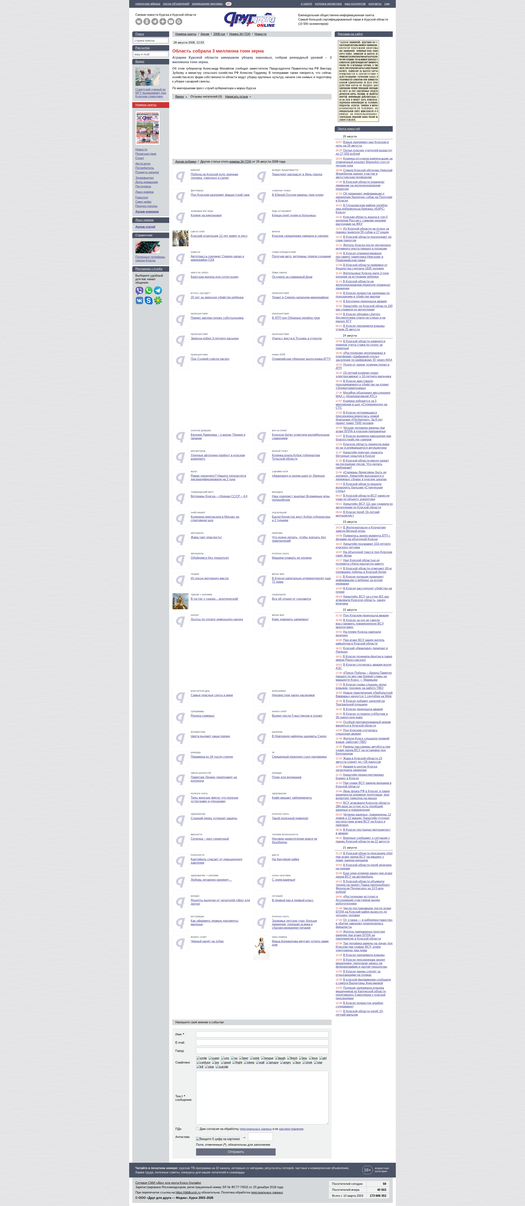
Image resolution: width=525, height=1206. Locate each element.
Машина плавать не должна (292, 557)
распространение (291, 1129)
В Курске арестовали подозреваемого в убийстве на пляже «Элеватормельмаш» (362, 384)
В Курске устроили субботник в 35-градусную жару (362, 715)
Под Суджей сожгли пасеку (210, 359)
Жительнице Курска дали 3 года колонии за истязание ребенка (362, 274)
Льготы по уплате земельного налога (217, 619)
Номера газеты (185, 34)
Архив (205, 34)
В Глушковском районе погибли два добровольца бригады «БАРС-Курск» (361, 208)
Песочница (143, 186)
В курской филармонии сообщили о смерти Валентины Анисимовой (363, 981)
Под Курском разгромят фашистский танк (220, 194)
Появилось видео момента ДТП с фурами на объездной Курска (363, 537)
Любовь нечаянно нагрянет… (211, 879)
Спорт (139, 158)
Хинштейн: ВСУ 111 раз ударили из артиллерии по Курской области (364, 505)
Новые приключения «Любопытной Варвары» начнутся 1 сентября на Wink (364, 694)
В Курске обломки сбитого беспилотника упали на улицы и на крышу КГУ (360, 317)
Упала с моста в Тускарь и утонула (297, 338)
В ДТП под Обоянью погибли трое (296, 317)
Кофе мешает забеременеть (292, 797)
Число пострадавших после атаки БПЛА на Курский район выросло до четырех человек (363, 911)
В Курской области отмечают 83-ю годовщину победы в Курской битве (364, 570)
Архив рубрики (185, 161)
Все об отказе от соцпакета (291, 598)
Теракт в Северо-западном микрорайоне (300, 297)
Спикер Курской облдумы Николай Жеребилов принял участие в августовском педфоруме (364, 173)
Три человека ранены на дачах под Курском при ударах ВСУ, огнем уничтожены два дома (364, 946)
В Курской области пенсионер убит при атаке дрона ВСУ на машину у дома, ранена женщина (364, 856)
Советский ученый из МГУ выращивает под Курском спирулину (150, 93)
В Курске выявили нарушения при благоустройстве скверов (363, 437)
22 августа (350, 609)
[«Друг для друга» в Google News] (178, 21)
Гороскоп (141, 197)
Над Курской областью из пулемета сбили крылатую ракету (360, 561)
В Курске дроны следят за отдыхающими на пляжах (358, 973)
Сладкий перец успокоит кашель (214, 818)
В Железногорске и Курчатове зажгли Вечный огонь (361, 529)
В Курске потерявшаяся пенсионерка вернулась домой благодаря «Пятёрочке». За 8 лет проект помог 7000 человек (359, 418)
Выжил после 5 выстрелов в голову (297, 715)
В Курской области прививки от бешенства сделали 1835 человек (361, 266)
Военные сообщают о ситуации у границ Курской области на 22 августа (363, 839)
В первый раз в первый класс (293, 900)
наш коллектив (355, 3)
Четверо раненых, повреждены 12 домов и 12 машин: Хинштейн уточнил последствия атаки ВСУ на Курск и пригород (363, 820)
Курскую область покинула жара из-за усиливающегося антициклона (362, 445)
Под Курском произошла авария (366, 615)
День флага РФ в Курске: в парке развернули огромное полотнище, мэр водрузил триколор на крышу (363, 794)
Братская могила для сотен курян (214, 276)
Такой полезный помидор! (290, 818)
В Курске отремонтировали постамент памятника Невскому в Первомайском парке (359, 256)
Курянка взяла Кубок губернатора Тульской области (296, 456)
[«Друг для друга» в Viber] (139, 290)
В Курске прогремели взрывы (364, 955)
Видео (139, 61)
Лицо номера (144, 192)
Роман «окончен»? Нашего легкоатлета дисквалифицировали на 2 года (218, 477)
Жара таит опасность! (206, 537)
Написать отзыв (236, 96)
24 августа (350, 335)
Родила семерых (203, 715)
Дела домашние (146, 182)
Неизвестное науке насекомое (293, 695)
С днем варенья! (283, 879)
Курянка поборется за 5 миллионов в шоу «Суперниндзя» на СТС (361, 404)
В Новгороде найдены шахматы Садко (299, 736)
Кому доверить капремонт (290, 619)
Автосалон (143, 163)
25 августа (350, 136)
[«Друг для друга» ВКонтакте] (138, 21)
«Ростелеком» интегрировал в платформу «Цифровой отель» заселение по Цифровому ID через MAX (364, 356)
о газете (306, 3)
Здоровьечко (144, 177)
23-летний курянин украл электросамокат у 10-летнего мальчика (363, 374)
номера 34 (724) (240, 161)
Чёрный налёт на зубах (207, 941)
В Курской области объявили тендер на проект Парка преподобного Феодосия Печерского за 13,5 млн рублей (363, 886)
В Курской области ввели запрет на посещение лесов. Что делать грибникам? (362, 464)
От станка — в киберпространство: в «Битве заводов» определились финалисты (364, 923)
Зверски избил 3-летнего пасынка (215, 338)
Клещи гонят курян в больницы (294, 215)
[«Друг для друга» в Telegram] (154, 21)
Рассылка (142, 47)
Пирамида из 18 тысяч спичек (212, 756)
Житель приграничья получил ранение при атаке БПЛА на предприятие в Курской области (360, 935)
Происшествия (145, 153)
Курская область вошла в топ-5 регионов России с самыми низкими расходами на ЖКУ (362, 220)
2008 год (219, 34)
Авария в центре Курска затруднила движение (356, 768)
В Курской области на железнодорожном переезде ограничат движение (363, 285)
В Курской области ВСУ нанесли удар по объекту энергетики (362, 497)
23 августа (350, 521)
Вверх (179, 96)
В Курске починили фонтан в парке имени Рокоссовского (364, 658)
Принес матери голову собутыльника (217, 317)
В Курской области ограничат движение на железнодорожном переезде (360, 185)
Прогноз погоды (146, 206)
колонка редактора (328, 3)
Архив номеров (147, 211)
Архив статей (145, 226)
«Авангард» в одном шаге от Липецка (298, 475)
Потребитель (144, 168)
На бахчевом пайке (285, 859)
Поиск (139, 34)
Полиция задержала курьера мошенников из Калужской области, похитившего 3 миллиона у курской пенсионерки (361, 993)
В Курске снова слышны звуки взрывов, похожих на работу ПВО (361, 686)
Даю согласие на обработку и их (252, 1129)
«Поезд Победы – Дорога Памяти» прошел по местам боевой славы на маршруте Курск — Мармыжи (364, 676)
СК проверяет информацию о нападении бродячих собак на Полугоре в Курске (364, 197)
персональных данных (256, 1129)
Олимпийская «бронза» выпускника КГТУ (301, 359)
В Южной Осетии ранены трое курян (297, 194)
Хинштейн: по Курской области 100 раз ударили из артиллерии (364, 307)
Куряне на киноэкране (206, 215)
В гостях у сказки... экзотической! (214, 598)
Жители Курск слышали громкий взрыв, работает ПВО (362, 740)
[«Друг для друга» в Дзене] (162, 21)
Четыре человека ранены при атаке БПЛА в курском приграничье (361, 429)
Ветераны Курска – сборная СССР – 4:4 (219, 496)
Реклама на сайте (350, 34)
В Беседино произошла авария (365, 301)
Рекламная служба (148, 268)
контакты (375, 3)
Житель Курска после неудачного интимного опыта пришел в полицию (363, 246)
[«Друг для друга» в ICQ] (158, 300)
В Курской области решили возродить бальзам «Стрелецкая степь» (359, 487)
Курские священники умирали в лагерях (300, 235)
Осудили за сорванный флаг (292, 276)
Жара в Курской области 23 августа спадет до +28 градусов (359, 759)
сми (387, 3)
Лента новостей (349, 128)
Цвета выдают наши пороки (210, 736)
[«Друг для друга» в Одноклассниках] (146, 21)
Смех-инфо (143, 201)
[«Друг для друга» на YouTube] (170, 21)
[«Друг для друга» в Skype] (149, 300)
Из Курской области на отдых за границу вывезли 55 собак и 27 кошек (362, 230)
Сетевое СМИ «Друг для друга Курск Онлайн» (168, 1182)
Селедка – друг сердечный (210, 838)
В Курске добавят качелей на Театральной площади (360, 702)
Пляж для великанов (286, 777)
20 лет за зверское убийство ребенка (217, 297)
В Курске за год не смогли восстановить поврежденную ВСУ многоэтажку (360, 623)
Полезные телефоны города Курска (150, 258)
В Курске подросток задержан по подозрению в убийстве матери (363, 294)
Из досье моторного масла (209, 578)
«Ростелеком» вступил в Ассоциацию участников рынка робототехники (358, 900)
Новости (260, 34)
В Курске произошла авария (363, 709)
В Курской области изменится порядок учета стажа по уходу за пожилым (360, 344)
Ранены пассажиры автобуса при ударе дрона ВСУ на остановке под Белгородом (363, 750)
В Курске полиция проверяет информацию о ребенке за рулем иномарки (360, 580)
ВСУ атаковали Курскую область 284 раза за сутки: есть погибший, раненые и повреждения (363, 806)
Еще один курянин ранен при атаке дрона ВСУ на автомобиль (364, 874)
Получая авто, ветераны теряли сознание (301, 256)
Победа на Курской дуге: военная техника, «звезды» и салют (214, 175)
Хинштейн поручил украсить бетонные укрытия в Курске (359, 454)
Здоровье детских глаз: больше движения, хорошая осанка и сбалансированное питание (294, 924)
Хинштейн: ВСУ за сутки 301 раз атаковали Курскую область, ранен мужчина (362, 600)
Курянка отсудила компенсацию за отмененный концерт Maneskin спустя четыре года (364, 162)
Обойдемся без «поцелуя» (210, 557)
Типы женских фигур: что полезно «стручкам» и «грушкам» (214, 799)
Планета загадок (147, 172)
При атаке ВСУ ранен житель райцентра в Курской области (360, 641)
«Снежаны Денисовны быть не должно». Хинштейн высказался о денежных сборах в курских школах (361, 475)
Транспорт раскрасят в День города (297, 174)
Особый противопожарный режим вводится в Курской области (363, 723)
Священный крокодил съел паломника (299, 756)
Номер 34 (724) (239, 34)
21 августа (350, 847)
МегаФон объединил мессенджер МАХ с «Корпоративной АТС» (363, 394)
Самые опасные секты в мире (212, 695)
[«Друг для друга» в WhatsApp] (149, 290)
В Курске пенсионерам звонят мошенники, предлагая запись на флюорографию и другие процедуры (361, 963)
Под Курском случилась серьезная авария (357, 731)
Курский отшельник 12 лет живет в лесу (219, 235)
